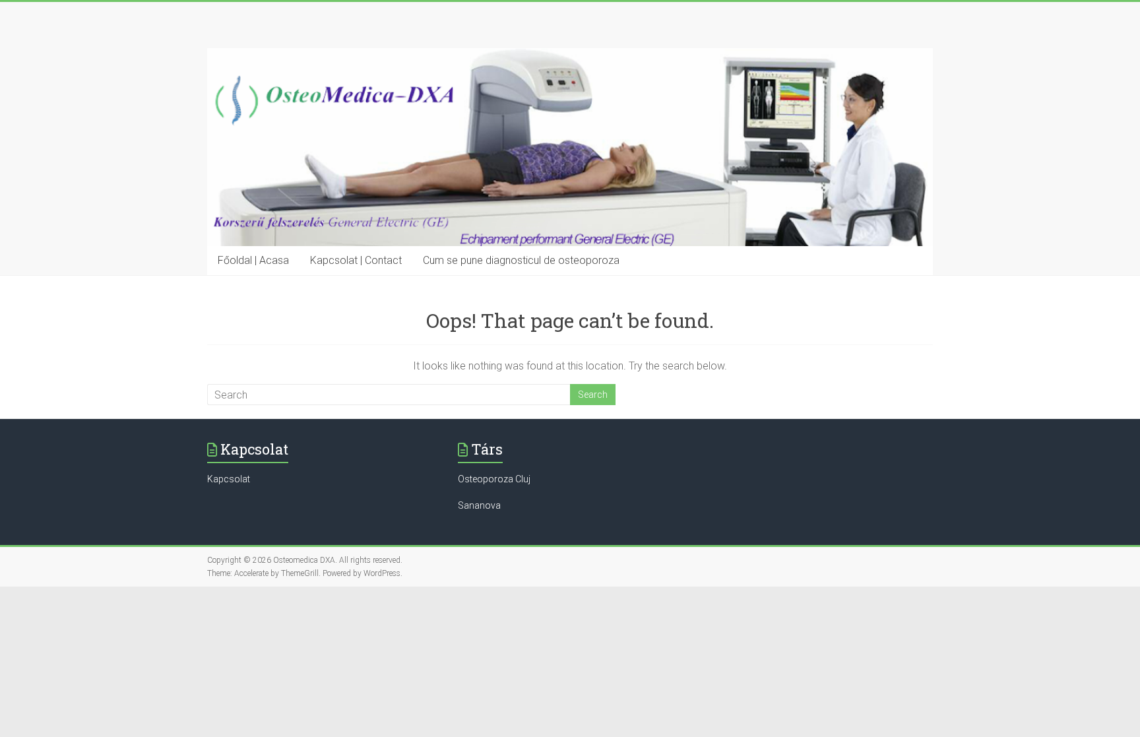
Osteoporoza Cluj (494, 479)
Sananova (479, 505)
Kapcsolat (228, 479)
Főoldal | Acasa (253, 260)
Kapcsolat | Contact (356, 260)
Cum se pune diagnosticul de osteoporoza (521, 260)
